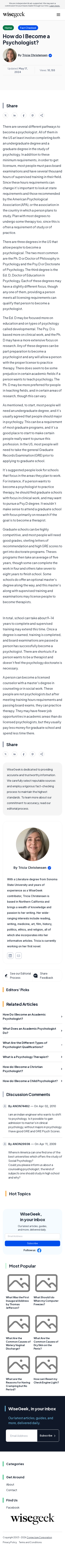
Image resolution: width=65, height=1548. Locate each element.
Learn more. (54, 6)
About (10, 1484)
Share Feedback (46, 975)
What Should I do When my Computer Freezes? (46, 1301)
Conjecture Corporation (39, 1537)
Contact (11, 1490)
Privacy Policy (10, 1542)
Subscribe (32, 1243)
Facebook (12, 1507)
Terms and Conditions (30, 1542)
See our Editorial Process (20, 975)
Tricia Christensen (34, 55)
